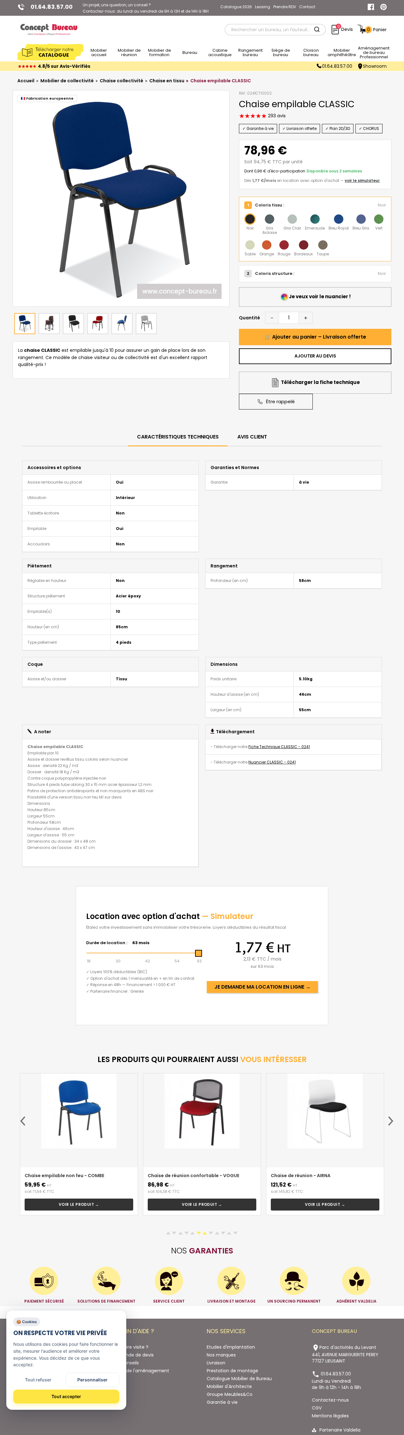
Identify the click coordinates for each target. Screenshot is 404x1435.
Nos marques (221, 1355)
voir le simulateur (362, 180)
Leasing (262, 6)
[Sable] (250, 245)
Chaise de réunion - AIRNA (300, 1175)
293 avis (276, 116)
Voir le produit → (79, 1204)
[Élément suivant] (390, 1121)
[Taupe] (323, 245)
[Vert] (378, 219)
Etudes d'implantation (231, 1347)
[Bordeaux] (303, 245)
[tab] (178, 437)
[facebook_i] (371, 7)
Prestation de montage (232, 1371)
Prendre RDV (284, 6)
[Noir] (250, 219)
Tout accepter (66, 1396)
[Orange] (266, 245)
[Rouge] (284, 245)
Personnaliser (92, 1379)
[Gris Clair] (292, 219)
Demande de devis (133, 1355)
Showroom (375, 66)
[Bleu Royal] (338, 219)
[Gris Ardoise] (269, 219)
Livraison (216, 1363)
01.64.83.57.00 (337, 66)
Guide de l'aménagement (140, 1371)
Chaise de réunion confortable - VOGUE (193, 1175)
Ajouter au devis (315, 356)
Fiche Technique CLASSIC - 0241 (279, 746)
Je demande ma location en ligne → (262, 987)
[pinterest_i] (383, 7)
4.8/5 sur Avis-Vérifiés (64, 66)
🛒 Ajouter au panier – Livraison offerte (315, 336)
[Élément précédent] (22, 1121)
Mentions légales (330, 1416)
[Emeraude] (315, 219)
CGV (317, 1408)
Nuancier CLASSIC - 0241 (272, 762)
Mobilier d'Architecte (229, 1386)
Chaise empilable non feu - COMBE (64, 1175)
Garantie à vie (222, 1402)
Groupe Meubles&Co (229, 1394)
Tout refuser (38, 1379)
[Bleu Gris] (361, 219)
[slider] (198, 953)
